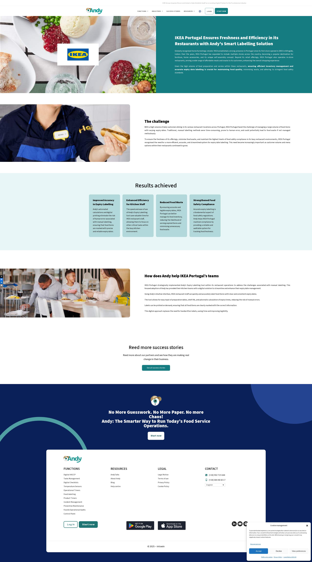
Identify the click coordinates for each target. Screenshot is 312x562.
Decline (279, 551)
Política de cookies (267, 557)
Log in (71, 524)
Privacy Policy (278, 557)
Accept (258, 551)
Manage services (255, 544)
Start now (88, 524)
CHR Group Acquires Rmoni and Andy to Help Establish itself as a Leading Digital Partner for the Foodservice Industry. (186, 3)
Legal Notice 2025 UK (289, 557)
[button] (307, 525)
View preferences (299, 551)
